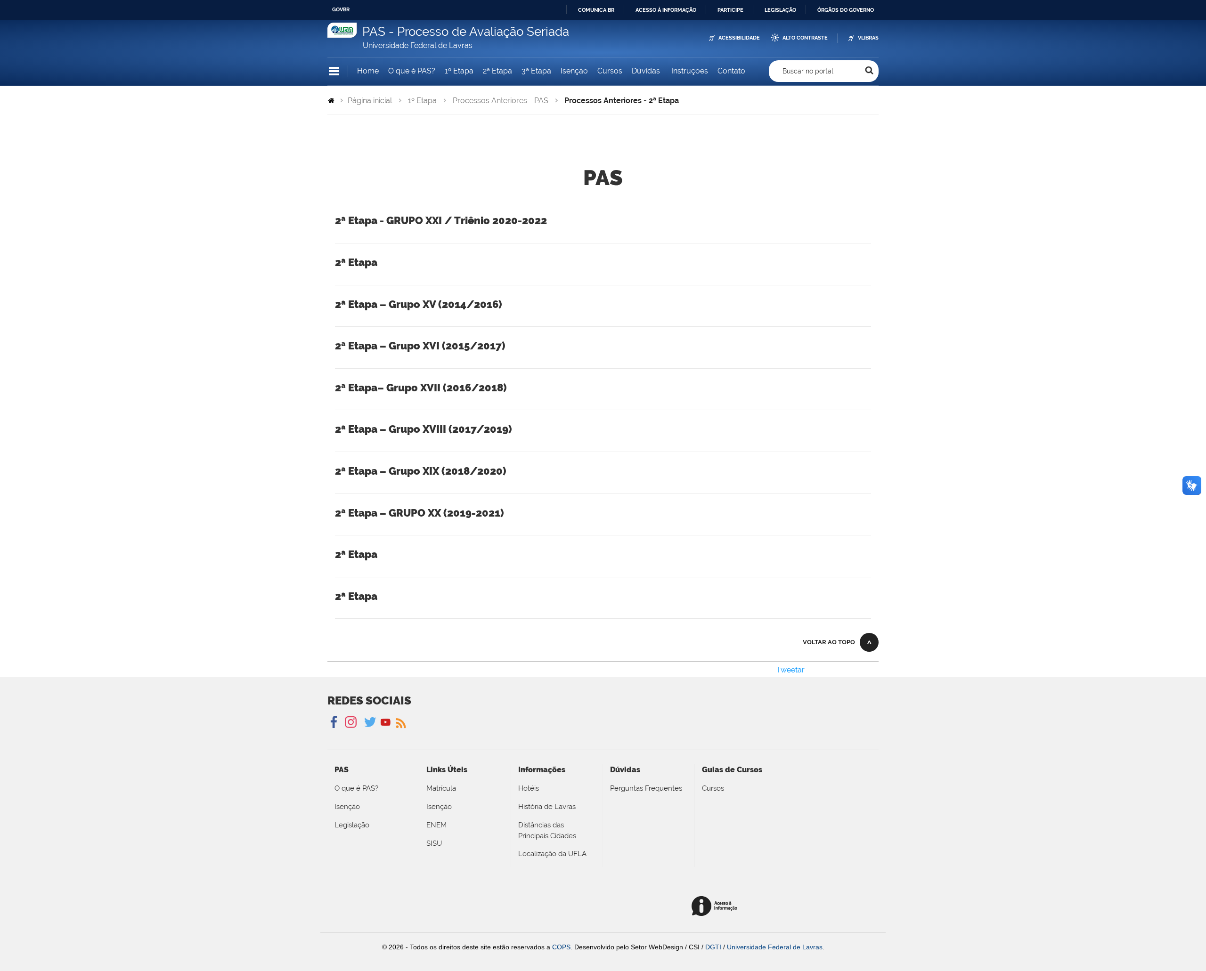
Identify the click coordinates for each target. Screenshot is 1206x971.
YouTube (385, 722)
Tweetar (790, 669)
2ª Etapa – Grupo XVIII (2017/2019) (423, 429)
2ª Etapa (497, 70)
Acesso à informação (666, 10)
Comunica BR (596, 10)
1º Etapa (459, 70)
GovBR (341, 9)
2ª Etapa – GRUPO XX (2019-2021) (419, 513)
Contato (731, 70)
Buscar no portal (807, 71)
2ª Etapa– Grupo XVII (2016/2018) (421, 387)
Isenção (574, 70)
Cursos (609, 70)
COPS (561, 947)
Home (368, 70)
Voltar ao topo (829, 642)
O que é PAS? (411, 70)
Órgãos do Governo (845, 10)
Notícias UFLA (400, 722)
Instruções (689, 70)
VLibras (868, 38)
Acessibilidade (739, 38)
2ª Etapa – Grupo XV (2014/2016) (418, 304)
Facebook (334, 722)
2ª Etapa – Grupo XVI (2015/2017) (420, 346)
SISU (434, 843)
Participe (730, 10)
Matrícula (441, 788)
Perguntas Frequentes (646, 788)
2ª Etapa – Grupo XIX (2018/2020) (420, 471)
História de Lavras (547, 806)
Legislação (780, 10)
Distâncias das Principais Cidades (547, 830)
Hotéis (528, 788)
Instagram (349, 722)
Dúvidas (647, 70)
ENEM (436, 825)
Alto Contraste (805, 38)
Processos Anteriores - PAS (500, 100)
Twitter (371, 722)
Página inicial (370, 100)
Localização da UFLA (552, 854)
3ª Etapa (536, 70)
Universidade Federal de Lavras (775, 947)
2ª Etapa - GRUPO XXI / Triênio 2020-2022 (441, 220)
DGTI (713, 947)
